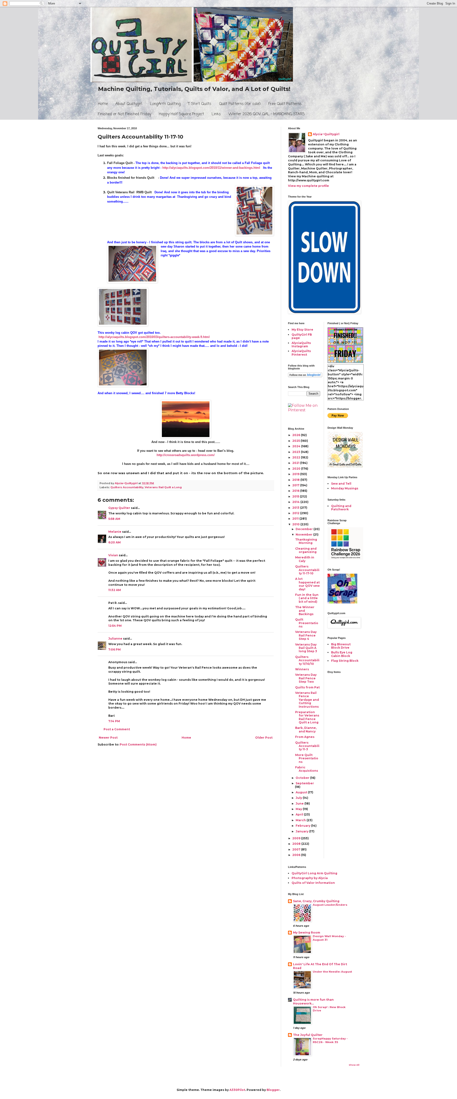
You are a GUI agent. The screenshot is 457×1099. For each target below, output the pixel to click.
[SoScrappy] (345, 559)
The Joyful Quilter (308, 1035)
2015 (296, 496)
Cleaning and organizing (306, 550)
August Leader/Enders (330, 904)
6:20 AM (114, 542)
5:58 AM (114, 519)
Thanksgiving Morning (306, 541)
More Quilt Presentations (306, 758)
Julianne (115, 638)
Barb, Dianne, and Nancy (306, 729)
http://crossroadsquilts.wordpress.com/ (186, 455)
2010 (296, 524)
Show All (354, 1065)
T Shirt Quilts (199, 104)
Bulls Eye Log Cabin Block (341, 654)
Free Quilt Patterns (285, 104)
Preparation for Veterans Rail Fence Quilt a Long (307, 717)
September (305, 783)
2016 (296, 490)
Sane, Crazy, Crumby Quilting (316, 901)
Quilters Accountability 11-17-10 (307, 570)
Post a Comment (117, 729)
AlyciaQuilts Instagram (301, 344)
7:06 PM (114, 649)
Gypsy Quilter (119, 508)
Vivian (113, 555)
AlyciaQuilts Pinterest (301, 352)
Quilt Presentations (306, 623)
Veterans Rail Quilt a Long (163, 487)
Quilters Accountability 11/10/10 (307, 660)
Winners (302, 669)
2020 (296, 468)
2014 (296, 502)
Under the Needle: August (332, 971)
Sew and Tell (341, 483)
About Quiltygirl (128, 104)
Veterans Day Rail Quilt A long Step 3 (306, 648)
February (303, 825)
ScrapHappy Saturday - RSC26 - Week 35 (330, 1040)
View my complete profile (308, 186)
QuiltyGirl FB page (302, 336)
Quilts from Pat (307, 687)
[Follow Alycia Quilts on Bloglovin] (305, 376)
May (299, 809)
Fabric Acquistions (306, 769)
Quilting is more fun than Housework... (313, 1001)
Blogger (273, 1090)
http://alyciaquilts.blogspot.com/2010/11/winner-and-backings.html (211, 167)
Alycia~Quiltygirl (326, 134)
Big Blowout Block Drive (341, 645)
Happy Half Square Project (181, 114)
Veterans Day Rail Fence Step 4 (306, 635)
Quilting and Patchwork (341, 507)
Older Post (264, 737)
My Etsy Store (302, 329)
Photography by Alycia (310, 878)
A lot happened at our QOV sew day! (307, 584)
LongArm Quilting (165, 104)
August (302, 792)
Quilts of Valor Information (313, 883)
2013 (296, 507)
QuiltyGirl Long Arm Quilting (314, 873)
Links (216, 114)
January (302, 831)
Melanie (114, 531)
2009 (296, 838)
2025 (296, 441)
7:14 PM (114, 721)
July (299, 798)
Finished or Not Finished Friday (124, 114)
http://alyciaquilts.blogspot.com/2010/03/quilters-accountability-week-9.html (154, 337)
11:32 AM (114, 590)
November (304, 534)
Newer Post (108, 737)
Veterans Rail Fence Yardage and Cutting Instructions (307, 699)
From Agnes (304, 737)
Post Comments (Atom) (138, 744)
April (300, 814)
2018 (296, 480)
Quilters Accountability (126, 487)
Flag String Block (344, 660)
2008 (296, 843)
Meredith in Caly (304, 559)
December (304, 529)
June (300, 803)
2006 (296, 855)
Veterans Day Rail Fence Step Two (306, 678)
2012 (296, 513)
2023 (296, 452)
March (301, 820)
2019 (296, 474)
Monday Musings (344, 488)
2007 (296, 849)
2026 (296, 435)
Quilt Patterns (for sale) (240, 104)
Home (103, 104)
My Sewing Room (306, 932)
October (303, 778)
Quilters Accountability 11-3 (307, 746)
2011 (295, 518)
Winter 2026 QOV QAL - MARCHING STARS (266, 114)
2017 (296, 485)
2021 (296, 463)
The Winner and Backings (304, 610)
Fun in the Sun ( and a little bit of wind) (306, 598)
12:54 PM (115, 625)
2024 (296, 446)
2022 (296, 457)
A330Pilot (237, 1090)
